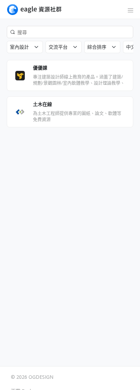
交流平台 (58, 47)
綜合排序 (96, 47)
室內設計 (19, 47)
